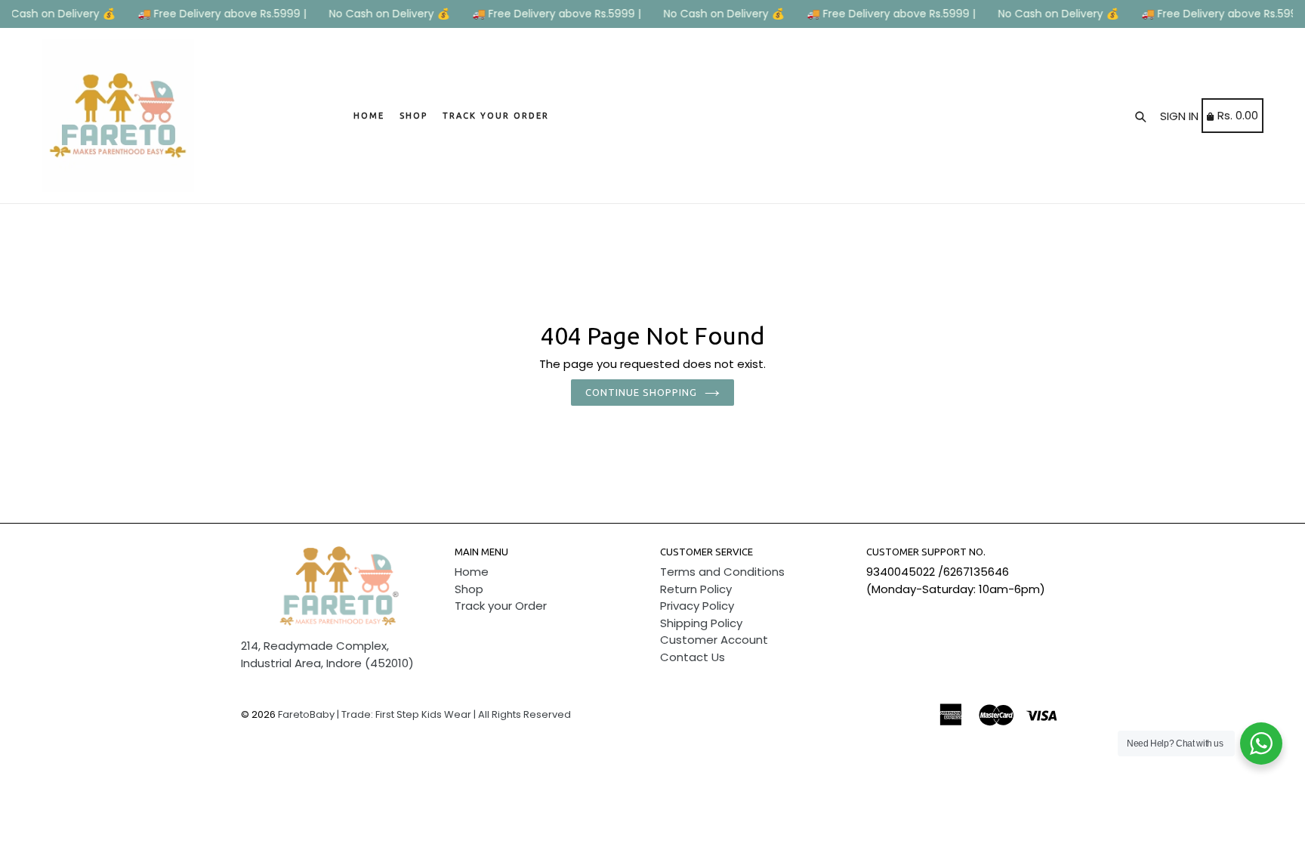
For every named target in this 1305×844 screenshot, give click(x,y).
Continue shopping (641, 392)
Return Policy (696, 589)
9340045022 (900, 572)
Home (368, 115)
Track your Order (496, 115)
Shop (413, 115)
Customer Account (714, 640)
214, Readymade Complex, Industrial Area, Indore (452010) (327, 654)
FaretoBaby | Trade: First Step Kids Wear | (377, 714)
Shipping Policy (701, 623)
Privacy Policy (697, 606)
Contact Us (692, 657)
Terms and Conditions (722, 572)
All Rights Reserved (524, 714)
